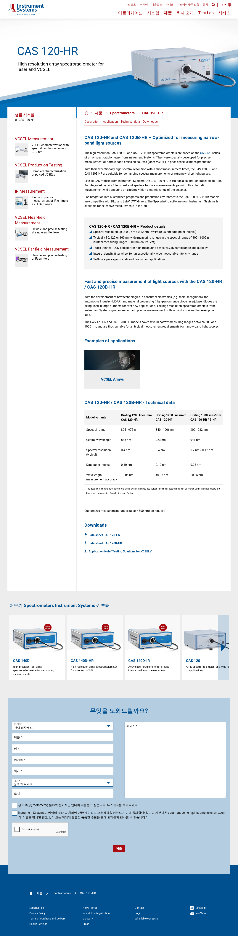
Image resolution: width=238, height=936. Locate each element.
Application (110, 121)
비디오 (169, 4)
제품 (168, 13)
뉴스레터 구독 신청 (188, 4)
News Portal (90, 907)
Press (86, 923)
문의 (205, 4)
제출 (119, 848)
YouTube (200, 913)
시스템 (153, 13)
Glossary (88, 918)
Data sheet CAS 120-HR (104, 535)
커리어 (144, 4)
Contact (139, 907)
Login (138, 913)
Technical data (130, 121)
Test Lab (206, 13)
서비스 (224, 13)
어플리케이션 (130, 13)
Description (91, 121)
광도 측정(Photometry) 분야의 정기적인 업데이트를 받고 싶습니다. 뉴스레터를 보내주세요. (78, 805)
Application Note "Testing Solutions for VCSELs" (120, 551)
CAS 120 (205, 153)
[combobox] (62, 782)
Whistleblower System (147, 918)
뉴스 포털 (130, 4)
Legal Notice (36, 907)
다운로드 (157, 4)
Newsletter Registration (96, 913)
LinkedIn (200, 907)
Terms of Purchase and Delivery (47, 918)
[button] (223, 647)
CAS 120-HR (152, 113)
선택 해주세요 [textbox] (23, 784)
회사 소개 (185, 13)
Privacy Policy (37, 913)
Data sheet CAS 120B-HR (105, 543)
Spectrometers (123, 113)
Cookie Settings (38, 923)
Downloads (150, 121)
